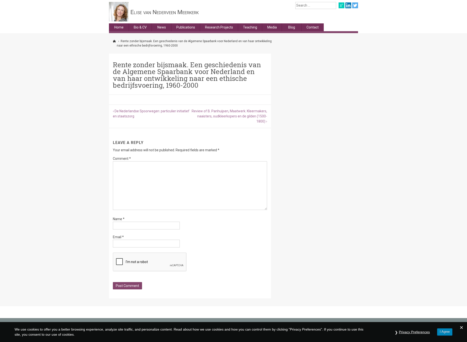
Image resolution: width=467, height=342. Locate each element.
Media (272, 27)
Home (119, 27)
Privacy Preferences (414, 332)
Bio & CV (140, 27)
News (161, 27)
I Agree (445, 331)
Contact (312, 27)
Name (119, 219)
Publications (185, 27)
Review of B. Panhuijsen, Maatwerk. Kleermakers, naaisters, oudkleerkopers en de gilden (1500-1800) (229, 116)
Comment (122, 159)
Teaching (250, 27)
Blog (291, 27)
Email (118, 237)
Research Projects (219, 27)
